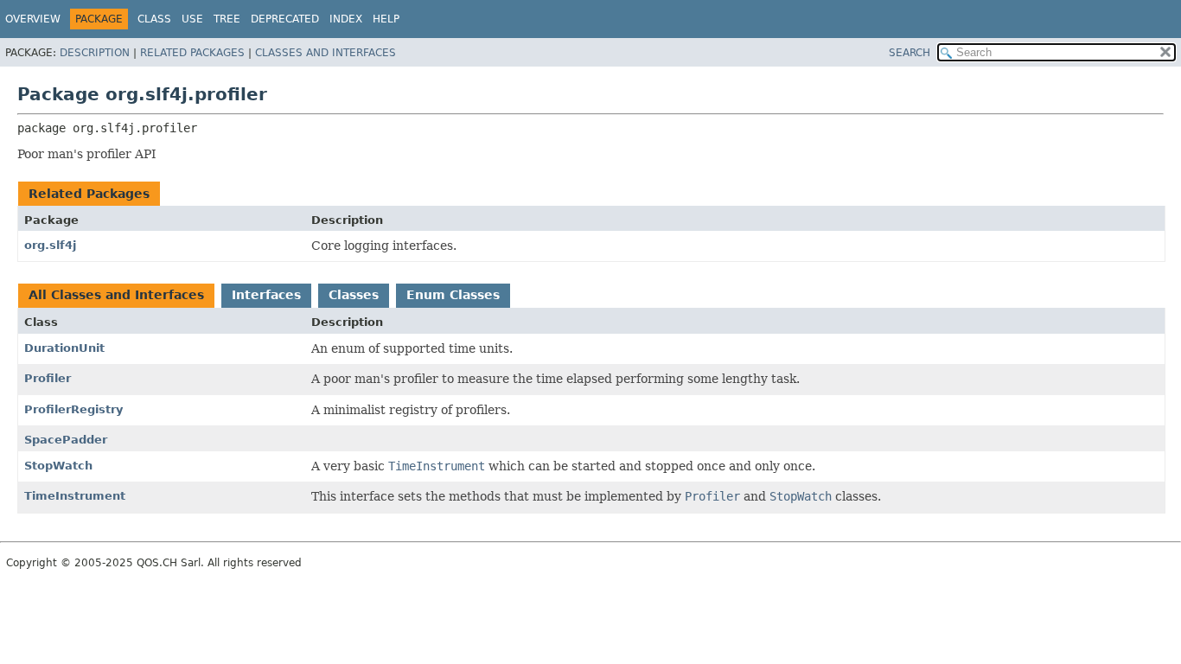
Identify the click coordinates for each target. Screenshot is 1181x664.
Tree (227, 19)
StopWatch (58, 465)
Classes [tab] (354, 295)
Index (345, 19)
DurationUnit (64, 348)
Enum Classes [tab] (453, 295)
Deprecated (285, 19)
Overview (33, 19)
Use (192, 19)
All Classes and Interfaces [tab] (116, 295)
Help (386, 19)
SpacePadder (65, 439)
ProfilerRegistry (73, 409)
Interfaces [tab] (266, 295)
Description (95, 53)
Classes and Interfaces (325, 53)
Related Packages (192, 53)
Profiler (47, 378)
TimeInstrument (74, 495)
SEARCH (909, 53)
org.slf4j (50, 245)
